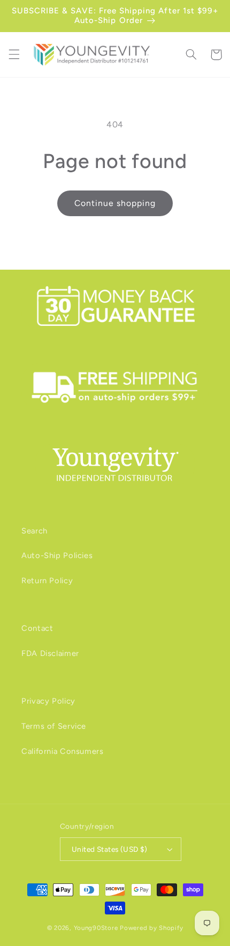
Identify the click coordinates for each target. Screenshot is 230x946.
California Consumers (62, 751)
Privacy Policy (48, 701)
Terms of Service (53, 726)
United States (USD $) (110, 849)
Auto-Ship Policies (57, 555)
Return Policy (47, 580)
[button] (14, 54)
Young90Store (96, 928)
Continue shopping (115, 203)
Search (34, 531)
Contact (37, 628)
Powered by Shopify (151, 928)
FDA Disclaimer (50, 653)
